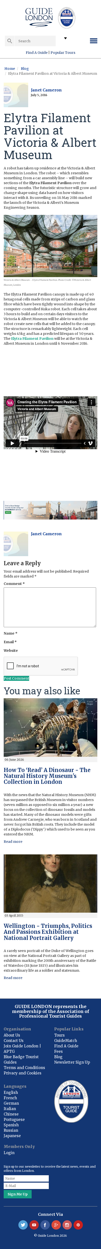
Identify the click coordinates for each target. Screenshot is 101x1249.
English (11, 1092)
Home (9, 68)
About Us (12, 1035)
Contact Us (14, 1040)
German (11, 1103)
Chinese (11, 1114)
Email (10, 642)
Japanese (12, 1135)
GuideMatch (65, 1040)
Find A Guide (37, 52)
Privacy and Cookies (22, 1073)
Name (10, 633)
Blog (25, 68)
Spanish (11, 1125)
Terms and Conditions (24, 1067)
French (10, 1098)
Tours (59, 1035)
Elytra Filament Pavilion (32, 338)
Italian (10, 1108)
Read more (13, 841)
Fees (58, 1051)
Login (9, 1152)
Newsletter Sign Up (72, 1062)
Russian (11, 1130)
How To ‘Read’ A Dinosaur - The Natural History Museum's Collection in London (47, 776)
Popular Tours (62, 52)
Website (11, 650)
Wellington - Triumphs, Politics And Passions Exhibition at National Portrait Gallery (48, 931)
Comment (14, 583)
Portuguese (14, 1119)
